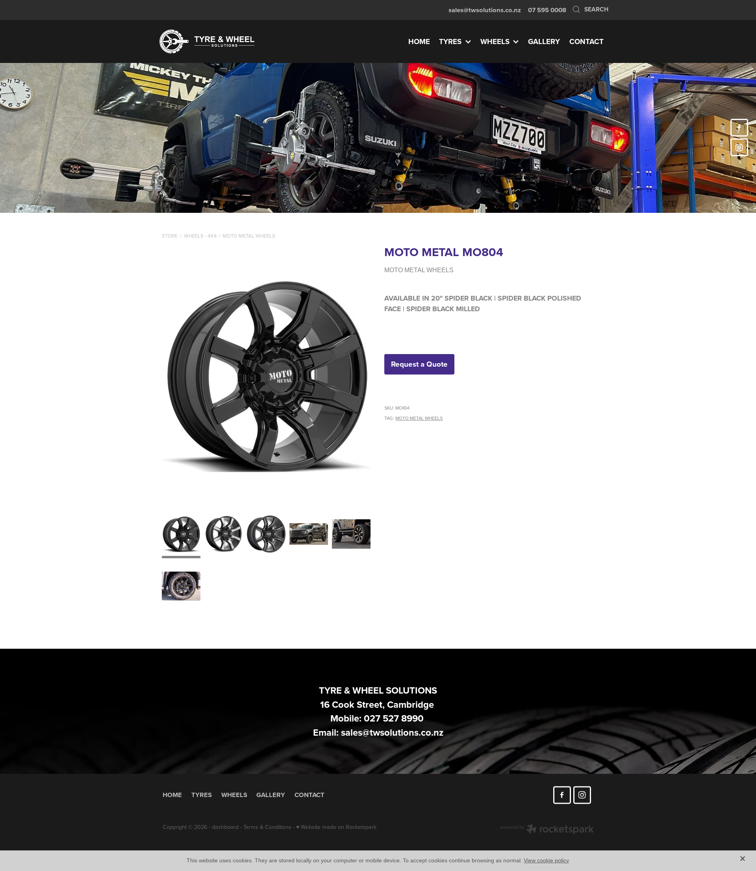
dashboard (225, 827)
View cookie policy (546, 860)
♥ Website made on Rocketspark (336, 827)
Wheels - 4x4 (200, 235)
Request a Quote (419, 363)
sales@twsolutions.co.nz (484, 10)
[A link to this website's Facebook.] (739, 128)
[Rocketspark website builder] (547, 830)
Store (170, 235)
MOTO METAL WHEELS (248, 235)
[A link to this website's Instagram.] (739, 147)
